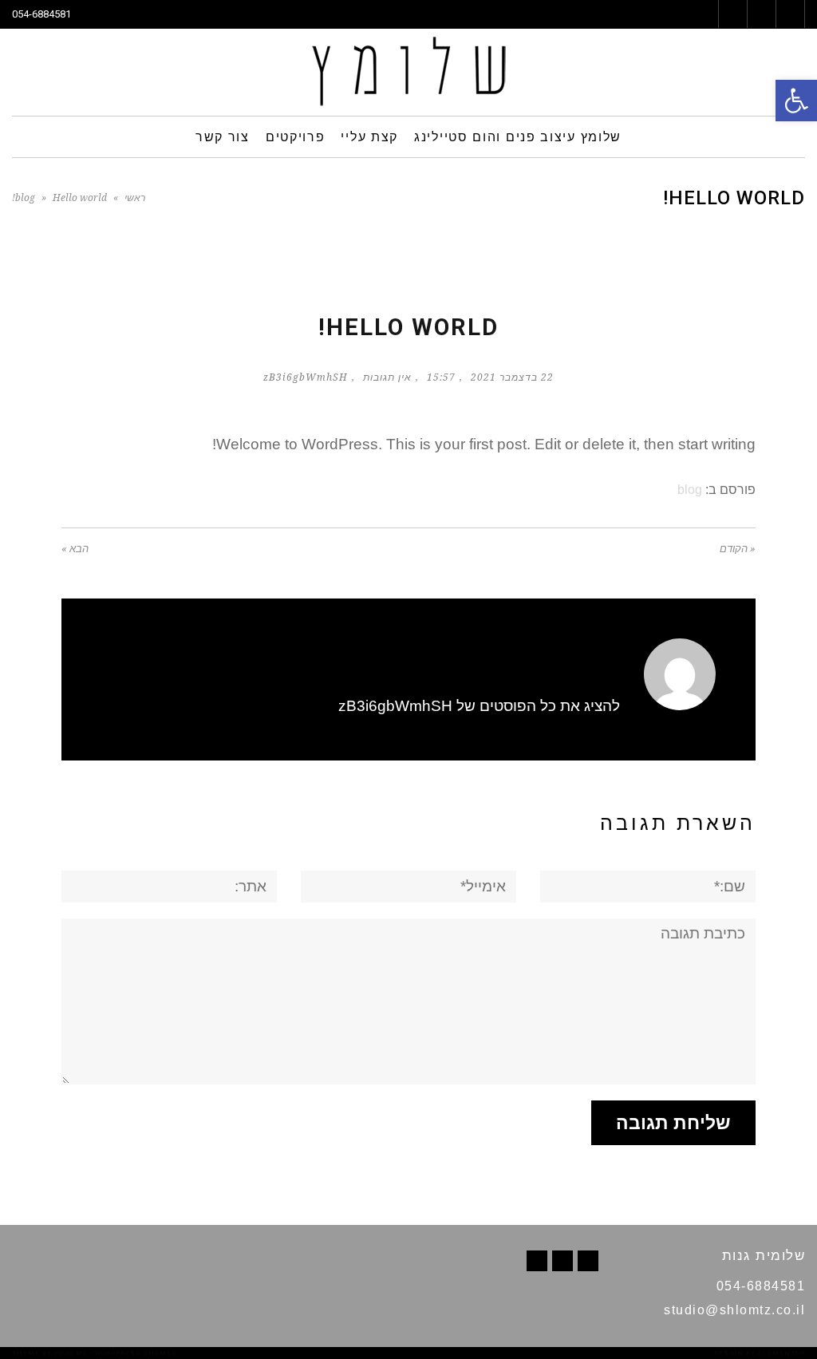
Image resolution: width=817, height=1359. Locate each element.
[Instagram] (537, 1260)
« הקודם (738, 549)
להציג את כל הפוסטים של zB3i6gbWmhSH (479, 705)
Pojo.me (71, 1353)
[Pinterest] (562, 1260)
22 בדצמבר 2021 (512, 377)
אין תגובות (387, 377)
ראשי (134, 197)
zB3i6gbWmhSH (305, 377)
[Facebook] (588, 1260)
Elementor (781, 1353)
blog (25, 197)
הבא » (75, 549)
